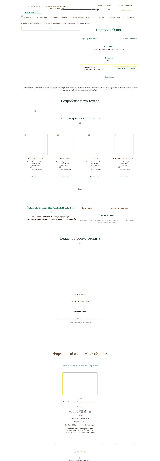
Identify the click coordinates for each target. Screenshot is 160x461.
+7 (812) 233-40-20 (104, 5)
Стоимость (109, 77)
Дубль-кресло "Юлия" (36, 158)
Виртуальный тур (60, 18)
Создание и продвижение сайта (80, 460)
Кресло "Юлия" (65, 158)
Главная (24, 23)
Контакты (131, 18)
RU (25, 6)
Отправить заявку (106, 215)
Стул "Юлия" (95, 158)
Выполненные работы (81, 18)
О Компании (42, 18)
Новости (100, 18)
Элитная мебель (35, 23)
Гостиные (56, 23)
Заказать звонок (126, 10)
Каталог (27, 18)
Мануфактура (115, 18)
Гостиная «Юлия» (69, 23)
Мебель (47, 23)
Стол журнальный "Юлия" (124, 158)
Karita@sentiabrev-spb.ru (80, 418)
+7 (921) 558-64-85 (125, 5)
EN (28, 6)
